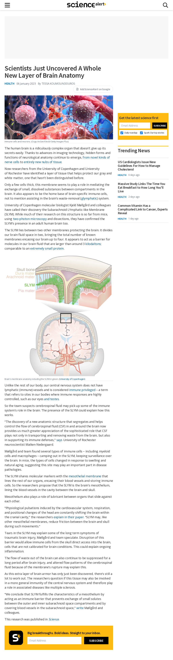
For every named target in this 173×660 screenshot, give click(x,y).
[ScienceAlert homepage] (86, 5)
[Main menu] (7, 5)
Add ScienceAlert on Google (95, 89)
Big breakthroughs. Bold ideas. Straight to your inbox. (64, 633)
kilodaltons (93, 244)
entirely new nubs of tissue (42, 162)
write (80, 608)
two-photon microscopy (30, 219)
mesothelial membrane (85, 476)
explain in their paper (69, 517)
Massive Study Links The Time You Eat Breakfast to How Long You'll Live (141, 187)
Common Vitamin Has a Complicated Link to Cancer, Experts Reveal (143, 209)
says (59, 440)
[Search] (165, 5)
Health (10, 83)
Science (53, 619)
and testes (51, 399)
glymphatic (89, 198)
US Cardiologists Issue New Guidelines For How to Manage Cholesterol (139, 165)
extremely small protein (47, 248)
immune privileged (82, 390)
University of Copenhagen (72, 379)
